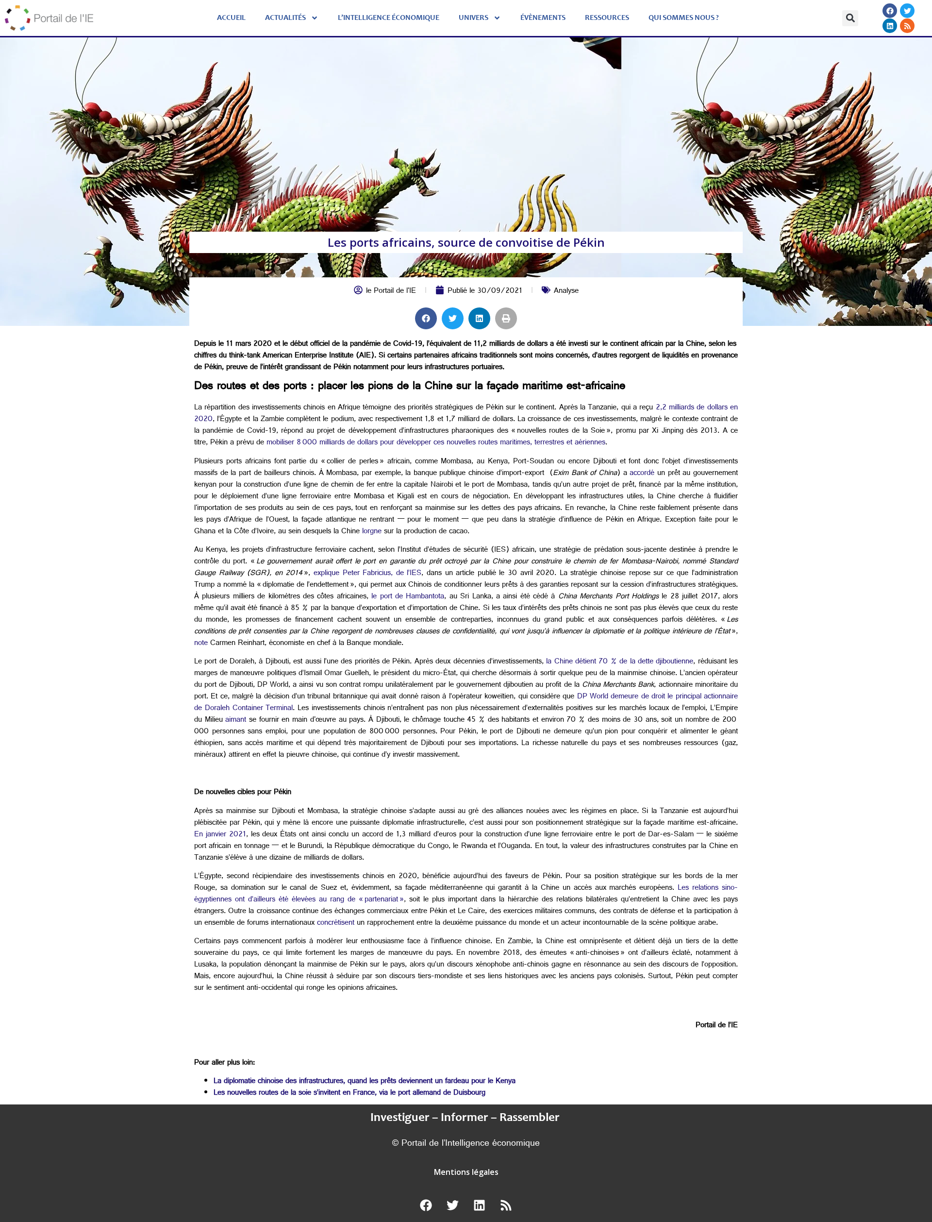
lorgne (372, 532)
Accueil (231, 18)
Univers (473, 18)
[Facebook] (889, 10)
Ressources (607, 18)
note (201, 643)
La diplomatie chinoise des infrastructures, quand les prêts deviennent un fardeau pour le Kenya (365, 1081)
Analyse (566, 291)
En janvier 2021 (220, 835)
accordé (642, 473)
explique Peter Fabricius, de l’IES (365, 573)
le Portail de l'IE (391, 291)
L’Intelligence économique (388, 18)
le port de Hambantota (406, 597)
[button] (850, 18)
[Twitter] (907, 10)
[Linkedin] (889, 25)
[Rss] (907, 25)
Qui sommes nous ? (684, 18)
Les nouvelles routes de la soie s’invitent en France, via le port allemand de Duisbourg (349, 1093)
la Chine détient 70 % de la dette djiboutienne (618, 662)
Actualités (285, 18)
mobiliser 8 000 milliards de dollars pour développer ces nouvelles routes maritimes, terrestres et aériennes (434, 443)
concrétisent (335, 923)
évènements (543, 18)
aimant (235, 720)
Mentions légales (466, 1172)
